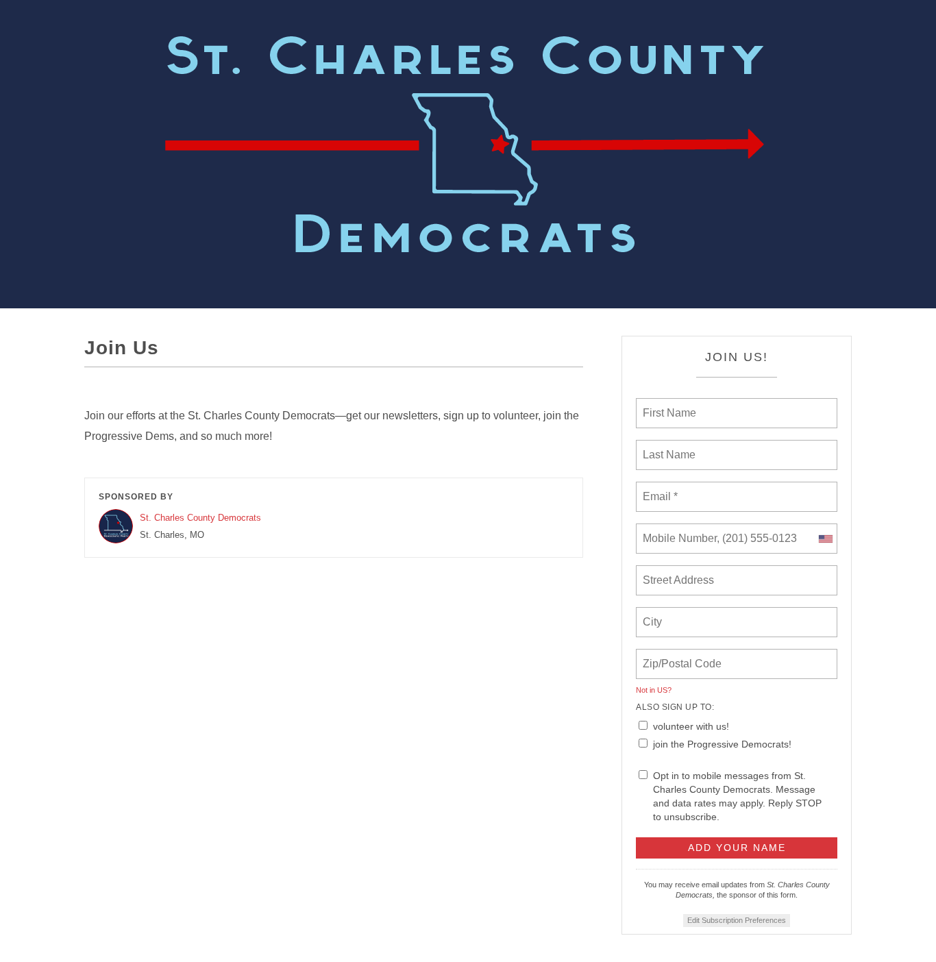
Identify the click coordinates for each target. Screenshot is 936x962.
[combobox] (825, 538)
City (653, 614)
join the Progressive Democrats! (722, 744)
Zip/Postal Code (680, 656)
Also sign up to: (675, 707)
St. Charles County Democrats (200, 518)
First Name (668, 405)
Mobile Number (677, 530)
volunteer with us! (691, 726)
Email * (659, 488)
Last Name (666, 447)
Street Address (679, 572)
